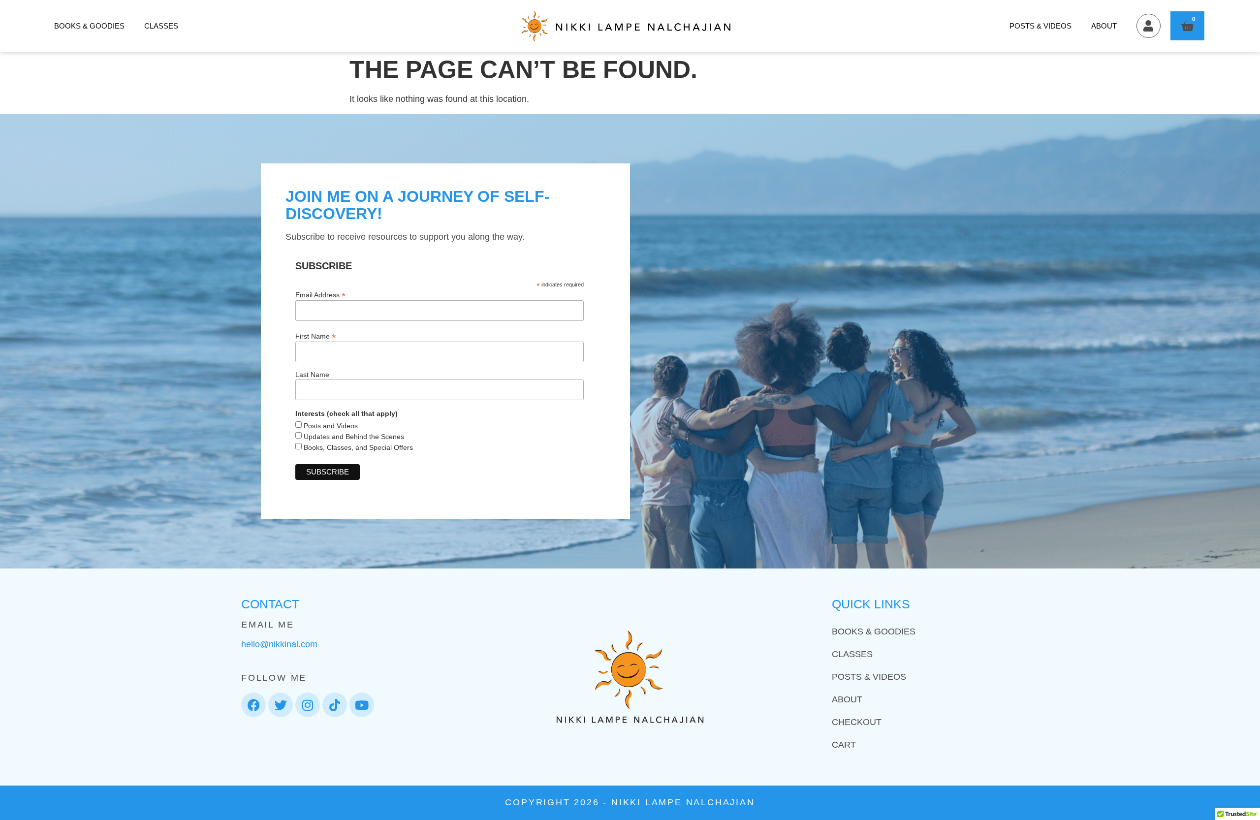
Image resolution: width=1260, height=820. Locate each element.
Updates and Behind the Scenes (353, 437)
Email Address (320, 294)
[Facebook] (253, 705)
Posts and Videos (330, 426)
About (1104, 26)
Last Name (312, 374)
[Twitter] (280, 705)
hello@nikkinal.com (279, 644)
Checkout (857, 722)
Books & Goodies (89, 26)
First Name (315, 336)
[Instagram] (307, 705)
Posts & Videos (1040, 26)
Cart (844, 745)
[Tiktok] (334, 705)
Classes (161, 26)
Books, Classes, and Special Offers (357, 447)
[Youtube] (361, 705)
